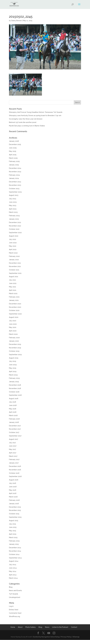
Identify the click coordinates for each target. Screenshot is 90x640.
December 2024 (15, 168)
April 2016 (12, 493)
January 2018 (14, 422)
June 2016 (13, 487)
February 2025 (14, 161)
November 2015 (15, 510)
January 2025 (14, 165)
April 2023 (12, 209)
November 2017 (15, 429)
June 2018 (13, 405)
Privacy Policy (66, 637)
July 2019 (12, 361)
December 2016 (15, 466)
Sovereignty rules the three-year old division (25, 119)
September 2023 (15, 192)
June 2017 (12, 446)
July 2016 (12, 483)
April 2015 (12, 534)
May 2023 (12, 205)
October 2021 (14, 270)
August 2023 (13, 195)
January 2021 (14, 300)
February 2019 (14, 378)
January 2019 (14, 381)
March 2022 (13, 253)
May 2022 (12, 246)
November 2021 (15, 266)
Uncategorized (14, 597)
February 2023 (14, 215)
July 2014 (12, 564)
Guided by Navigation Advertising (46, 637)
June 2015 (12, 527)
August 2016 (13, 480)
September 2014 (15, 558)
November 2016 (15, 470)
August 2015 (13, 520)
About (20, 627)
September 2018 (15, 395)
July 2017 (12, 443)
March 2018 (13, 415)
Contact (74, 627)
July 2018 (12, 402)
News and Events (15, 590)
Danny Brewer (16, 20)
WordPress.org (14, 616)
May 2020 (12, 327)
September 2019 (15, 354)
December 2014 (15, 547)
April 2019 (12, 371)
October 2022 (14, 229)
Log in (11, 606)
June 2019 (13, 365)
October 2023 (14, 188)
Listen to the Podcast (60, 627)
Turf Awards (13, 594)
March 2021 (13, 293)
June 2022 (13, 243)
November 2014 (15, 551)
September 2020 (15, 314)
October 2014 (14, 554)
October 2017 (14, 432)
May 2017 (12, 449)
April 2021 (12, 290)
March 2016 (13, 497)
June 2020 (13, 324)
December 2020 (15, 304)
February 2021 (14, 297)
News (47, 627)
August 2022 (13, 236)
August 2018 (13, 398)
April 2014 (12, 575)
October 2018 (14, 392)
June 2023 (13, 202)
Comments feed (15, 613)
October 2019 (14, 351)
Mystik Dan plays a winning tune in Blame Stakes (27, 126)
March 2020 (13, 334)
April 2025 (12, 155)
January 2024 (14, 178)
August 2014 (13, 561)
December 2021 (15, 263)
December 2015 (15, 507)
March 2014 (13, 578)
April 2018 (12, 412)
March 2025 (13, 158)
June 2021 (12, 283)
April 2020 (12, 331)
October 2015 (14, 514)
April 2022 (12, 249)
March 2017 (13, 456)
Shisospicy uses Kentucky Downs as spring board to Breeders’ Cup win (35, 115)
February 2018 (14, 419)
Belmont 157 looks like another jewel (22, 122)
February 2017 (14, 459)
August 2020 (13, 317)
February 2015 (14, 541)
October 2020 (14, 310)
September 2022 (15, 232)
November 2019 (15, 348)
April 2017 (12, 453)
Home (13, 627)
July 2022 (12, 239)
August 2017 (13, 439)
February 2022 (14, 256)
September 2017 (15, 436)
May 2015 (12, 531)
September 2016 (15, 476)
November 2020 (15, 307)
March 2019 (13, 375)
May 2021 (12, 287)
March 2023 (13, 212)
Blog (10, 587)
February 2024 (14, 175)
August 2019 (13, 358)
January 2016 (14, 503)
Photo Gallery (30, 627)
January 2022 (14, 259)
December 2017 (15, 426)
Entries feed (13, 610)
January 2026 (14, 141)
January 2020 (14, 341)
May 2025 (12, 151)
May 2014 (12, 571)
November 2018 (15, 388)
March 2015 (13, 537)
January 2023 (14, 219)
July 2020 (12, 321)
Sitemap (76, 637)
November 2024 (15, 171)
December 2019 (15, 344)
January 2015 (14, 544)
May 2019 (12, 368)
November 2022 (15, 226)
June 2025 (13, 148)
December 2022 (15, 222)
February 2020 (14, 337)
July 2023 (12, 199)
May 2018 (12, 409)
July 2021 (12, 280)
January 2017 (14, 463)
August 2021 (13, 276)
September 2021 (15, 273)
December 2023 (15, 182)
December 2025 (15, 144)
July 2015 (12, 524)
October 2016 (14, 473)
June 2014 (13, 568)
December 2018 (15, 385)
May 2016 (12, 490)
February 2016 (14, 500)
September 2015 (15, 517)
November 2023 (15, 185)
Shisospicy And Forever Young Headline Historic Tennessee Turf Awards (35, 112)
